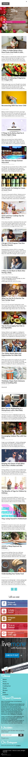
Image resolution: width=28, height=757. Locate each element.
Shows (5, 688)
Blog (4, 692)
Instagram (18, 745)
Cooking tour (7, 686)
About (5, 679)
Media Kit (6, 683)
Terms (5, 681)
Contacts (5, 694)
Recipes (5, 690)
